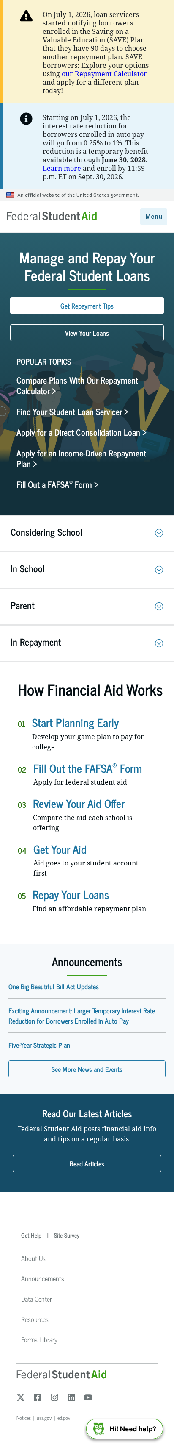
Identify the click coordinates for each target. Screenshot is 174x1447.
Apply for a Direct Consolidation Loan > (81, 432)
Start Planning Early (75, 722)
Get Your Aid (60, 849)
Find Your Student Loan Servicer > (72, 411)
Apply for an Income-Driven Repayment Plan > (81, 458)
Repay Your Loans (71, 894)
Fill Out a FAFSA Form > (57, 484)
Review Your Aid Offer (79, 803)
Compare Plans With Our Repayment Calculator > (77, 385)
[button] (159, 533)
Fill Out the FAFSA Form (87, 768)
